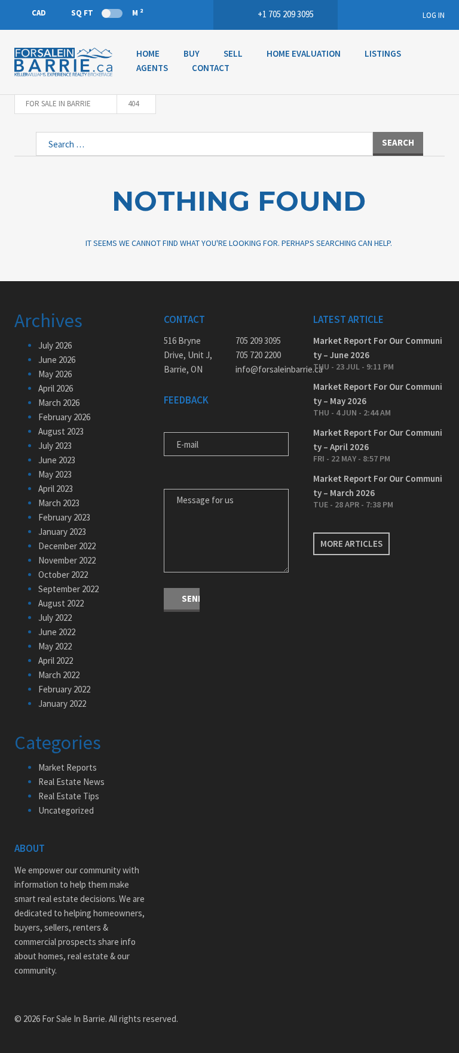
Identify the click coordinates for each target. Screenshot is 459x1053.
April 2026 (55, 388)
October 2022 (63, 574)
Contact (211, 67)
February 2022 (64, 689)
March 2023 (58, 503)
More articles (351, 543)
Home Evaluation (304, 53)
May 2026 (55, 374)
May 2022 (55, 646)
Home (148, 53)
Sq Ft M (107, 12)
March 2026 (58, 402)
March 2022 (58, 675)
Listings (383, 53)
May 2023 (55, 474)
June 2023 (56, 460)
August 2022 (61, 603)
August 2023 (61, 431)
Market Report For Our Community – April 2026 (377, 439)
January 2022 (62, 703)
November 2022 (67, 560)
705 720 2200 (258, 355)
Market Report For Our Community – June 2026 (377, 348)
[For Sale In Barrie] (63, 62)
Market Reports (67, 767)
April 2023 (55, 488)
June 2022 (56, 632)
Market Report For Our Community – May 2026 (377, 394)
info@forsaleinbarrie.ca (265, 369)
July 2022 (55, 617)
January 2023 (62, 531)
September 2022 (68, 589)
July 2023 (55, 445)
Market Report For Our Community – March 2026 (377, 485)
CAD (39, 13)
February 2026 (64, 417)
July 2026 (55, 345)
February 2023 (64, 517)
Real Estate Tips (68, 796)
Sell (233, 53)
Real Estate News (71, 781)
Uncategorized (66, 810)
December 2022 (67, 546)
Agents (152, 67)
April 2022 (55, 660)
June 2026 (56, 359)
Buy (191, 53)
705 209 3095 (258, 340)
